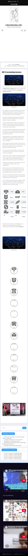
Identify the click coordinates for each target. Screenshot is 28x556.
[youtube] (16, 4)
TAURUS (11, 197)
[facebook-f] (11, 4)
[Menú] (2, 30)
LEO (12, 211)
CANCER (11, 207)
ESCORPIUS (24, 197)
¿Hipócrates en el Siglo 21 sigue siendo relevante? (12, 445)
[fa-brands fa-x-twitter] (12, 4)
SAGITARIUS (24, 202)
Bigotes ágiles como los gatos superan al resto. (12, 441)
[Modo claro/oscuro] (25, 30)
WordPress (12, 554)
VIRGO (12, 216)
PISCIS (24, 216)
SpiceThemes (24, 554)
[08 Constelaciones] (14, 80)
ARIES (12, 191)
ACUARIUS (25, 211)
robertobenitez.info (13, 25)
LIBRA (23, 191)
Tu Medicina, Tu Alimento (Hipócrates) (15, 453)
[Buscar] (22, 30)
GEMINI (12, 202)
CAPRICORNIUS (24, 207)
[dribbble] (14, 4)
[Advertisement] (14, 47)
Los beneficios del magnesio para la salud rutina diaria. (13, 439)
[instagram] (15, 4)
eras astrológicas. (20, 226)
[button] (14, 409)
